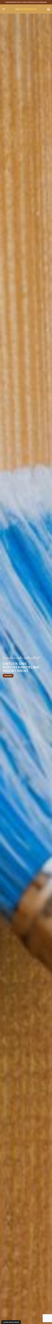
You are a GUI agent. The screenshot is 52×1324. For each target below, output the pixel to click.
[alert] (11, 1322)
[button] (3, 9)
